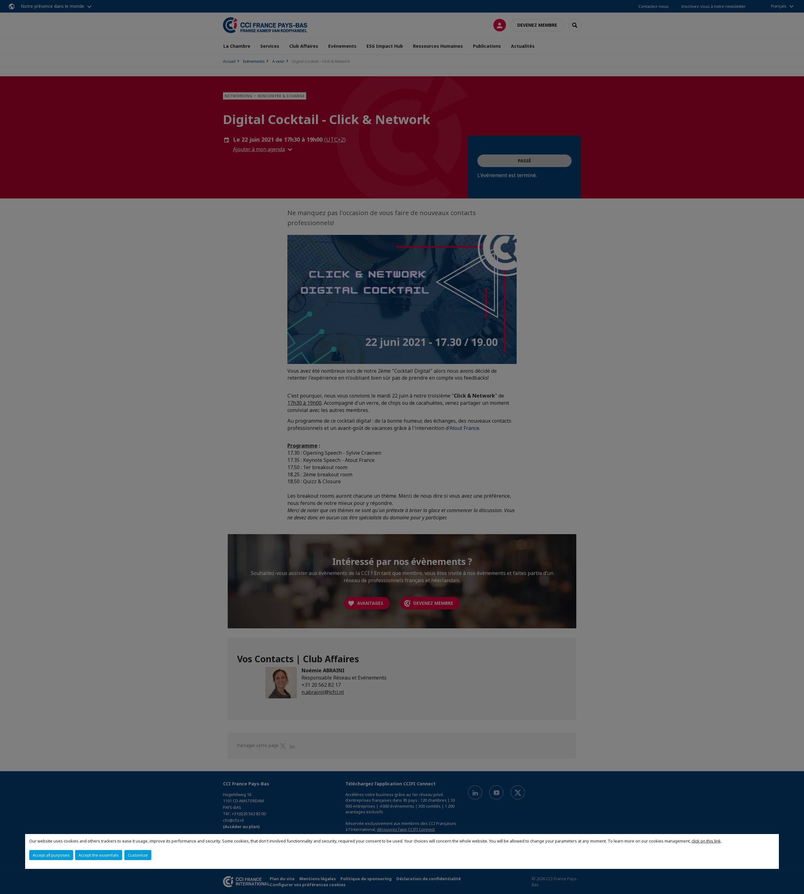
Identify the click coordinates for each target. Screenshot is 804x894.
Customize (138, 855)
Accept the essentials (99, 855)
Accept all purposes (51, 855)
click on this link (706, 841)
